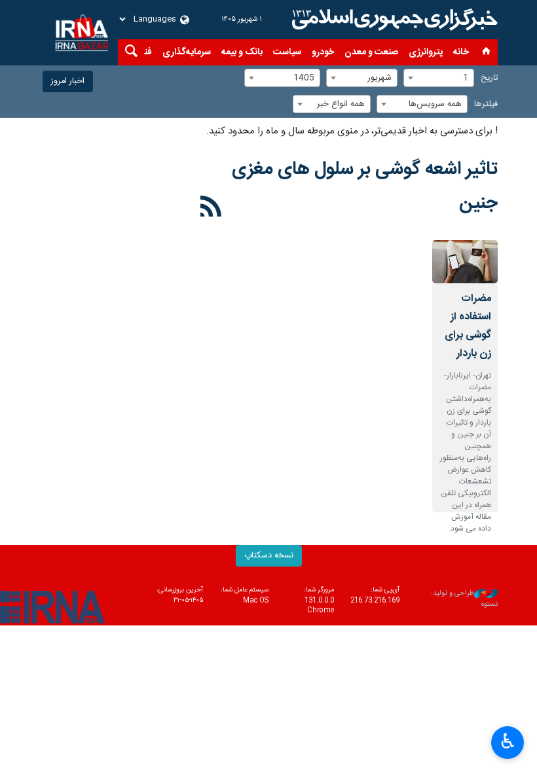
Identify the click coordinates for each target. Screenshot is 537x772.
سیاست (287, 52)
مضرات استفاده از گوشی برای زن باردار (468, 326)
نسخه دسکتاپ (268, 556)
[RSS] (211, 209)
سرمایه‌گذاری (186, 52)
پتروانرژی (426, 52)
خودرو (323, 52)
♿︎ (507, 741)
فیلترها (486, 104)
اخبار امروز (67, 81)
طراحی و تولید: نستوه (464, 599)
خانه (461, 52)
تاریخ (489, 78)
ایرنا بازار (393, 20)
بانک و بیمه (242, 52)
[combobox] (438, 78)
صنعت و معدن (371, 52)
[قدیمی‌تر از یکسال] (465, 262)
